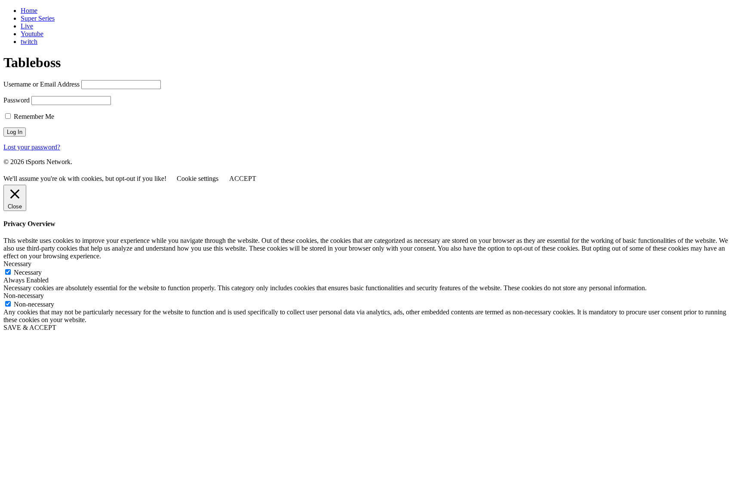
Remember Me (33, 116)
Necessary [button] (17, 263)
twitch (29, 41)
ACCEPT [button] (242, 178)
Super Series (38, 18)
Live (27, 26)
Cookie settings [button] (197, 178)
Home (29, 10)
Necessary (28, 272)
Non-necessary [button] (23, 295)
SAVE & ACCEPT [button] (29, 327)
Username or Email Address (41, 84)
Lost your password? (31, 147)
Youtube (32, 33)
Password (16, 100)
